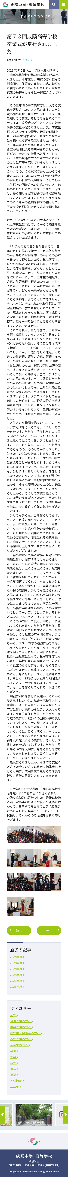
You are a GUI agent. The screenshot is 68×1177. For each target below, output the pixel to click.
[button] (2, 1115)
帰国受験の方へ (21, 1021)
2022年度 (16, 980)
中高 (13, 1069)
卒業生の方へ (19, 1045)
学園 (13, 1051)
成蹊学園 (34, 1161)
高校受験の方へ (21, 1039)
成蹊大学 (29, 1165)
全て (13, 1015)
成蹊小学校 (15, 1165)
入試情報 (16, 1081)
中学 (13, 1075)
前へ (18, 930)
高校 (13, 1063)
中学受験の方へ (21, 1027)
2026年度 (16, 956)
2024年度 (16, 968)
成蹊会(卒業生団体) (48, 1165)
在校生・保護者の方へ (25, 1033)
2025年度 (16, 963)
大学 (13, 1057)
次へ (49, 930)
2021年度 (16, 986)
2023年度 (16, 974)
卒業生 (15, 1087)
